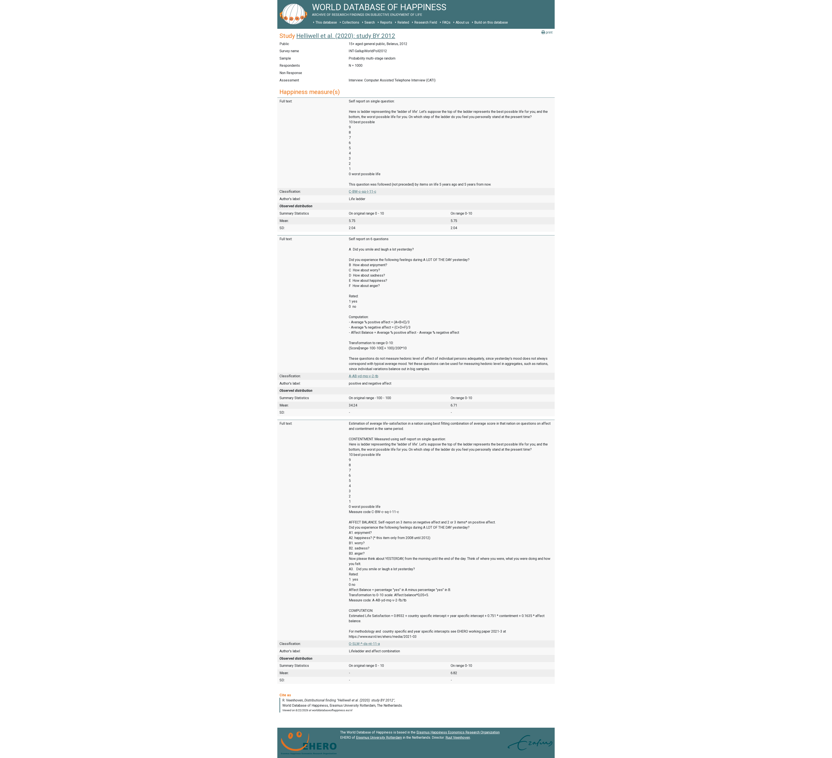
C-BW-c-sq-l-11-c (362, 192)
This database (326, 22)
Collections (350, 22)
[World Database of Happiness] (294, 14)
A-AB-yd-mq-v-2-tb (363, 376)
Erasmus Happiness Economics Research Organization (458, 732)
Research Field (425, 22)
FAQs (446, 22)
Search (369, 22)
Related (403, 22)
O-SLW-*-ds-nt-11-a (364, 644)
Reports (386, 22)
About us (462, 22)
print (548, 32)
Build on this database (491, 22)
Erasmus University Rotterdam (379, 737)
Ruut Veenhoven (457, 737)
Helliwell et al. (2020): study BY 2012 (345, 35)
